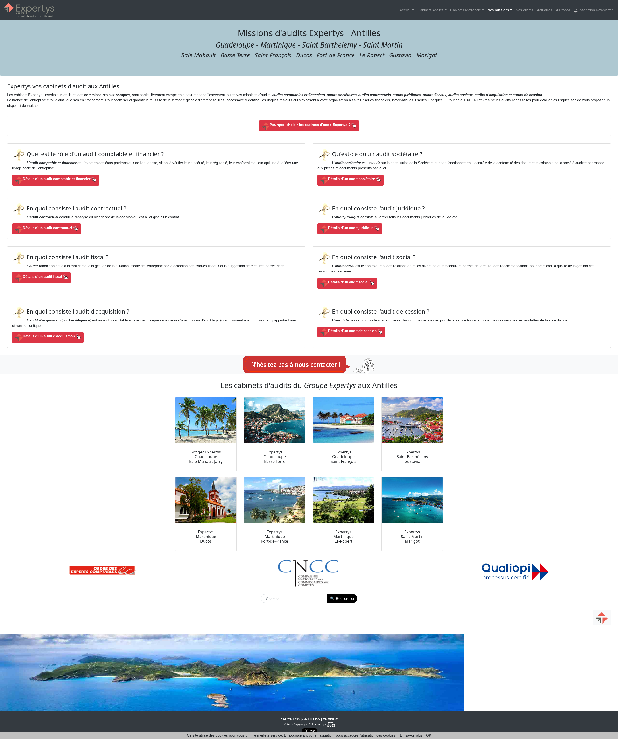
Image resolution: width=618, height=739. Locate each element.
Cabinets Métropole (465, 10)
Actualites (544, 10)
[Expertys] (29, 10)
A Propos (563, 10)
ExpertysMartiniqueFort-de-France (274, 536)
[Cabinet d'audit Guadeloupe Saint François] (343, 420)
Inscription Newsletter (595, 10)
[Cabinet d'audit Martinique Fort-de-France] (274, 500)
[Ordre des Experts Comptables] (103, 570)
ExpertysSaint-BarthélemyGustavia (412, 456)
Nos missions (498, 10)
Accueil (405, 10)
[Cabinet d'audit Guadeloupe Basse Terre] (274, 420)
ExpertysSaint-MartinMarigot (412, 536)
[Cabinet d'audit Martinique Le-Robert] (343, 500)
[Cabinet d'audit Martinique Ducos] (205, 500)
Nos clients (524, 10)
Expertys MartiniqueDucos (206, 536)
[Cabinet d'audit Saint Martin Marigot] (412, 500)
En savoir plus (411, 735)
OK (428, 735)
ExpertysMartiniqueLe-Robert (343, 536)
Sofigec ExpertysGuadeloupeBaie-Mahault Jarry (206, 456)
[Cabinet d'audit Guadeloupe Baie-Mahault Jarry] (205, 420)
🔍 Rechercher (342, 598)
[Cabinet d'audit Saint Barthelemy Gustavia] (412, 420)
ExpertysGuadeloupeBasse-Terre (274, 456)
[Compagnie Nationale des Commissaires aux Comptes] (309, 572)
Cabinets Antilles (431, 10)
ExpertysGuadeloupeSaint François (343, 456)
